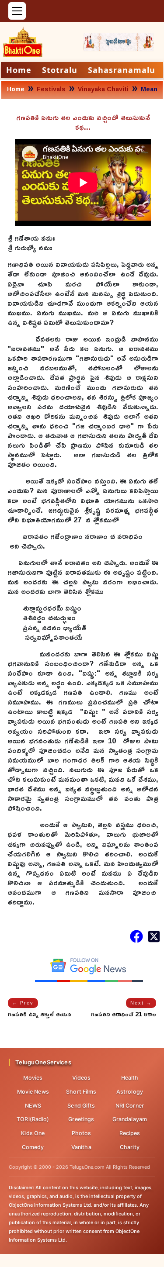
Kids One (33, 1133)
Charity (130, 1147)
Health (130, 1077)
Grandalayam (129, 1119)
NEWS (33, 1105)
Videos (81, 1077)
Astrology (129, 1091)
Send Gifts (81, 1105)
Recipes (129, 1133)
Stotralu (59, 70)
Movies (32, 1077)
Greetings (81, 1119)
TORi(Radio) (33, 1119)
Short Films (81, 1091)
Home (18, 70)
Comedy (33, 1147)
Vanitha (81, 1147)
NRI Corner (129, 1105)
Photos (81, 1133)
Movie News (33, 1091)
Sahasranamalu (121, 70)
